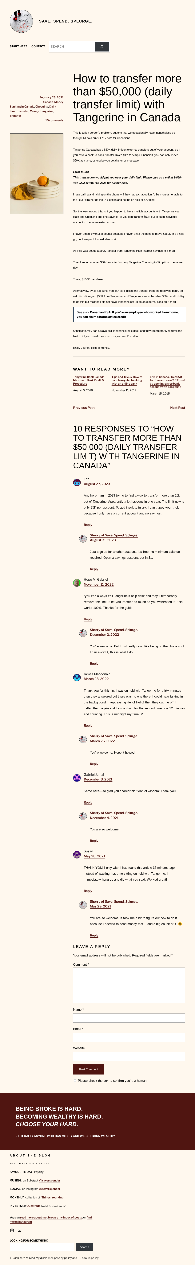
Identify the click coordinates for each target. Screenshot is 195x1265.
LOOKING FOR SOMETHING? (29, 1240)
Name (78, 1009)
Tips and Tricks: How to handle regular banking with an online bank (127, 380)
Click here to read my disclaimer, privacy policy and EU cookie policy (56, 1258)
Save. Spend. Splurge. (66, 21)
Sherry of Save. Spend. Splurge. (114, 535)
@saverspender (49, 1180)
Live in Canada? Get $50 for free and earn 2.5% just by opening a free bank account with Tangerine (167, 382)
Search (84, 1247)
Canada (48, 102)
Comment (81, 964)
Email (78, 1029)
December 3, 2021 (98, 779)
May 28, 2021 (94, 856)
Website (79, 1048)
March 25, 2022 (102, 741)
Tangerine (46, 111)
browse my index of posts (65, 1217)
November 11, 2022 (99, 584)
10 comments (54, 120)
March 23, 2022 (96, 679)
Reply (88, 525)
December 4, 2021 (104, 818)
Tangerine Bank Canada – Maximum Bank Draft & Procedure (89, 380)
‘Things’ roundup (52, 1197)
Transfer (15, 115)
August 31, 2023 (103, 540)
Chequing (41, 106)
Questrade (33, 1205)
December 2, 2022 (104, 635)
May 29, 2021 (100, 906)
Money (58, 102)
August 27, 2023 (97, 484)
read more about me (33, 1217)
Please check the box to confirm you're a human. (112, 1081)
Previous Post (84, 408)
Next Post (177, 408)
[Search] (102, 46)
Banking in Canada (22, 106)
